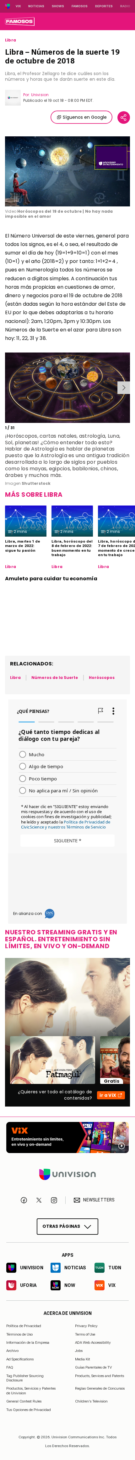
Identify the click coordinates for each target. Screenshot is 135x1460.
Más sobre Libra (34, 494)
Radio (125, 6)
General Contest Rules (23, 1401)
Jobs (79, 1350)
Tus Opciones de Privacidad (28, 1410)
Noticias (36, 6)
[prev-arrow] (6, 387)
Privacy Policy (86, 1326)
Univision (40, 94)
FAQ (9, 1367)
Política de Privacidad (23, 1326)
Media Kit (82, 1359)
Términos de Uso (19, 1334)
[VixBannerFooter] (67, 1137)
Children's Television (91, 1401)
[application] (67, 171)
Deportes (104, 6)
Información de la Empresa (27, 1342)
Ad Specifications (20, 1359)
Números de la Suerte (54, 677)
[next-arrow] (123, 387)
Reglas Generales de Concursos (100, 1388)
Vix (18, 6)
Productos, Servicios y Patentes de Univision (31, 1390)
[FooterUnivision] (67, 1174)
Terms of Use (85, 1334)
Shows (58, 6)
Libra (10, 40)
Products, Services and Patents (99, 1375)
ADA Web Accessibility (93, 1342)
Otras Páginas (61, 1226)
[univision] (20, 21)
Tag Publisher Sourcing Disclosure (25, 1377)
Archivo (12, 1350)
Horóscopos (102, 677)
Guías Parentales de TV (93, 1367)
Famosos (80, 6)
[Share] (123, 117)
